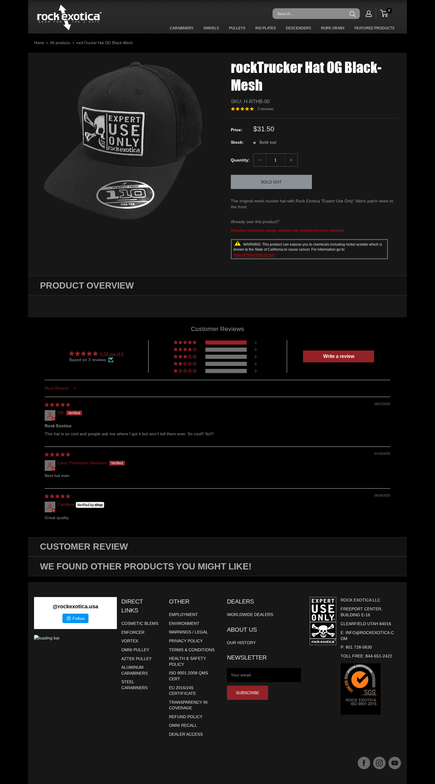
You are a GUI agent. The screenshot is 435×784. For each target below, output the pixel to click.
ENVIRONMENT (184, 623)
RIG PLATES (265, 28)
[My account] (369, 13)
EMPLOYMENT (183, 614)
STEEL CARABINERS (134, 684)
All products (60, 43)
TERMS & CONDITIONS (192, 649)
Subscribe (247, 692)
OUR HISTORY (241, 642)
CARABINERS (181, 28)
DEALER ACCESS (186, 734)
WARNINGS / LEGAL (188, 632)
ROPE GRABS (332, 28)
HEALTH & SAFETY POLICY (187, 661)
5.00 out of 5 (112, 353)
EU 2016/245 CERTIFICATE (182, 690)
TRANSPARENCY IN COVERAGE (188, 705)
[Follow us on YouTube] (395, 763)
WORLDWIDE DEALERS (250, 614)
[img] (57, 404)
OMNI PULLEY (135, 649)
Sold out (271, 182)
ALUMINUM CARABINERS (134, 670)
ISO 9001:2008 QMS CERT (188, 676)
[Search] (352, 13)
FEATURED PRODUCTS (374, 28)
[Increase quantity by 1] (291, 160)
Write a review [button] (338, 356)
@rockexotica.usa (75, 606)
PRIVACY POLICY (186, 641)
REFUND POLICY (185, 716)
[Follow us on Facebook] (364, 763)
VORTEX (129, 641)
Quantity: (240, 160)
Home (39, 43)
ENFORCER (132, 632)
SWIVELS (211, 28)
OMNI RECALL (183, 725)
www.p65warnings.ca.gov (254, 255)
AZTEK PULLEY (136, 658)
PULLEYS (237, 28)
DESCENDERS (298, 28)
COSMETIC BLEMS (139, 623)
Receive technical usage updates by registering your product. (288, 230)
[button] (185, 342)
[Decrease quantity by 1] (260, 160)
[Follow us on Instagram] (379, 763)
